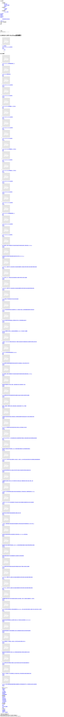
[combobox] (32, 31)
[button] (32, 6)
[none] (33, 60)
